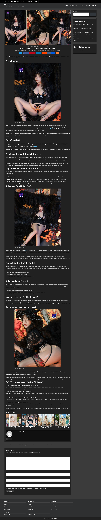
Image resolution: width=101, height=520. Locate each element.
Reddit (45, 53)
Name (7, 472)
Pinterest (33, 53)
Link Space (7, 509)
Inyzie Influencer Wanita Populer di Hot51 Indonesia (62, 427)
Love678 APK (31, 509)
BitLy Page (6, 512)
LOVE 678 (30, 507)
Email (7, 477)
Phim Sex (35, 1)
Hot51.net (30, 512)
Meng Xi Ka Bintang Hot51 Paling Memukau (46, 427)
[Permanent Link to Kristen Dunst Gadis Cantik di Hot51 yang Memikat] (29, 420)
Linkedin (39, 53)
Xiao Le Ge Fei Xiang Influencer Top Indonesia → (59, 445)
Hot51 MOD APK (32, 514)
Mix (58, 53)
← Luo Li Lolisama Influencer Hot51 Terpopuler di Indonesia (19, 445)
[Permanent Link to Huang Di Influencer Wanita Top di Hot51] (13, 420)
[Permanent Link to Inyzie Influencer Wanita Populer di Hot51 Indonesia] (62, 420)
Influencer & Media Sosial (44, 50)
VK (49, 53)
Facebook (26, 53)
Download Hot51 (14, 1)
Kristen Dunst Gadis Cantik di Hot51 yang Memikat (29, 427)
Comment (8, 455)
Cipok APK (54, 509)
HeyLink (6, 507)
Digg (54, 53)
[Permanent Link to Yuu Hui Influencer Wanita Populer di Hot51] (38, 27)
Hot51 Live (18, 50)
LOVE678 (30, 504)
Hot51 (6, 1)
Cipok (52, 504)
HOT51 (6, 5)
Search (75, 11)
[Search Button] (96, 1)
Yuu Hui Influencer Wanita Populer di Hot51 (38, 48)
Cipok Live (54, 507)
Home (29, 46)
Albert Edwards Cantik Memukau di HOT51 (83, 32)
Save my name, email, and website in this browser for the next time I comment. (27, 488)
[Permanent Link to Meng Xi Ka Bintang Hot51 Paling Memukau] (46, 420)
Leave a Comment (34, 50)
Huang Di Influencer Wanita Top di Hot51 (13, 427)
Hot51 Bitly (29, 1)
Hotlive (22, 1)
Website (9, 439)
